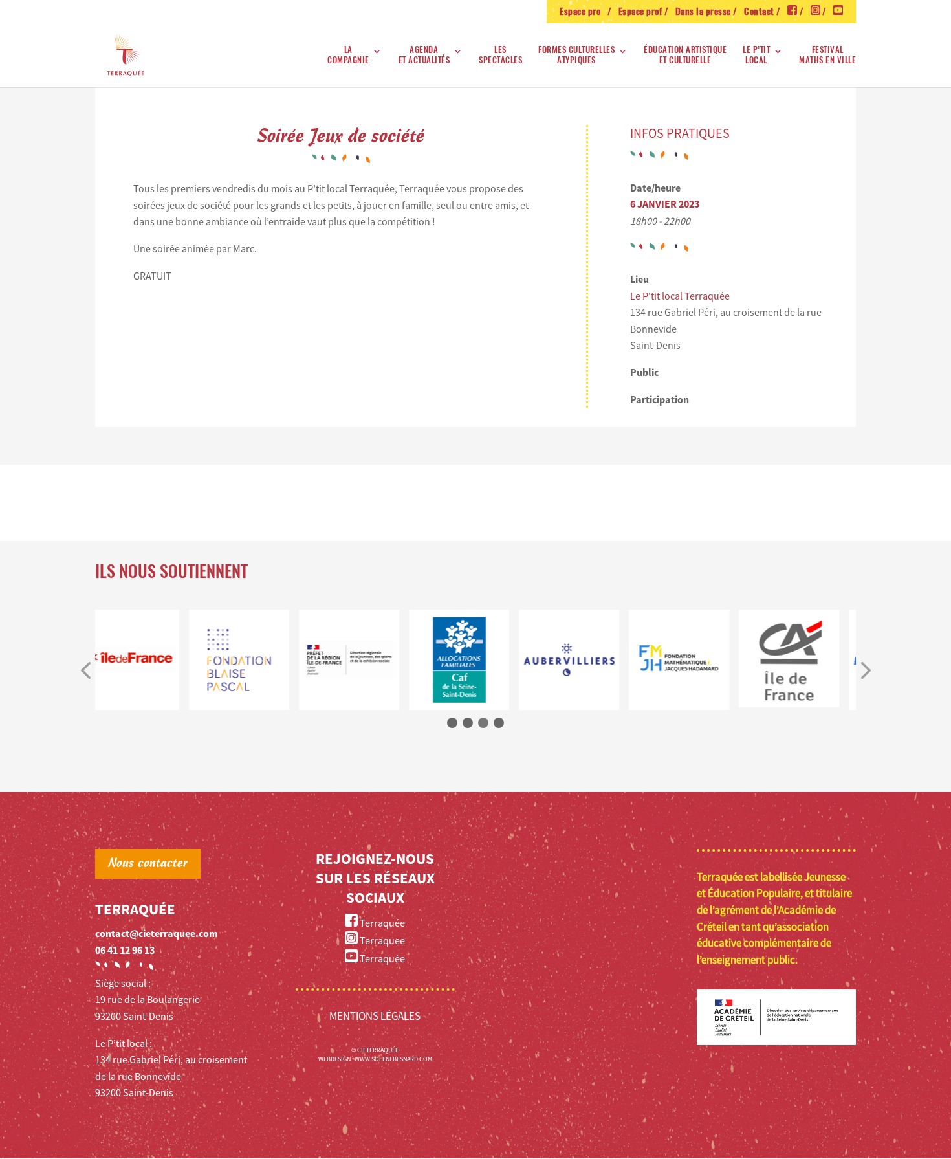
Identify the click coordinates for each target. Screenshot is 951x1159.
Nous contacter (148, 863)
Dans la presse (703, 12)
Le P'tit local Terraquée (680, 295)
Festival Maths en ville (827, 55)
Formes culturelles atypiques (576, 55)
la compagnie (348, 55)
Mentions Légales (375, 1016)
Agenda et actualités (424, 55)
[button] (85, 671)
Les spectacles (500, 55)
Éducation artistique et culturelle (685, 55)
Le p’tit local (756, 55)
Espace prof (640, 12)
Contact (759, 12)
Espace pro (582, 12)
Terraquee (381, 940)
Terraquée (381, 922)
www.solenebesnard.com (393, 1059)
